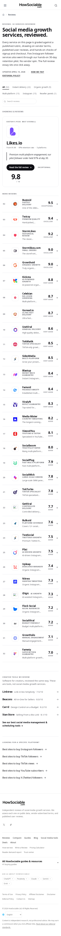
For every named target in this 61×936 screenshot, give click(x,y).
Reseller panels (48, 93)
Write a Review (21, 847)
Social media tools (49, 837)
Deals (5, 842)
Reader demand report (12, 852)
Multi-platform (10, 93)
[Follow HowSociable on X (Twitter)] (4, 825)
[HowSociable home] (30, 5)
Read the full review (20, 167)
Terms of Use (7, 894)
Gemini (46, 879)
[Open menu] (5, 5)
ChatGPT (7, 879)
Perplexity (21, 879)
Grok (6, 883)
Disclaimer (51, 894)
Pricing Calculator (37, 847)
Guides (27, 837)
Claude (34, 879)
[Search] (56, 5)
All (5, 87)
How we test (37, 72)
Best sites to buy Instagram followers (24, 749)
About (13, 842)
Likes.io (14, 143)
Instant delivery (21, 87)
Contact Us (21, 899)
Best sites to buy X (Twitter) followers (24, 777)
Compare (17, 837)
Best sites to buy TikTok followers (22, 756)
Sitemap (31, 899)
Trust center (29, 852)
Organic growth (42, 87)
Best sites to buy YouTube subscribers (24, 770)
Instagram (29, 93)
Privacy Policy (21, 894)
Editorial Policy (8, 899)
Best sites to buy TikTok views (20, 763)
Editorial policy (11, 75)
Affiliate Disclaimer (36, 894)
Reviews (6, 837)
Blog (36, 837)
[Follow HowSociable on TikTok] (11, 825)
